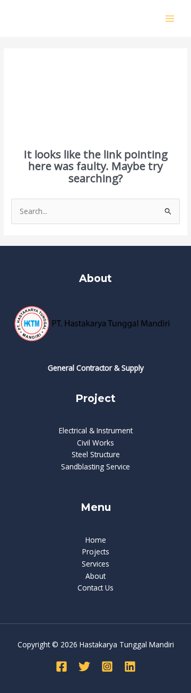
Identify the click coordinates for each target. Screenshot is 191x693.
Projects (95, 551)
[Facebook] (61, 666)
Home (95, 540)
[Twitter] (84, 666)
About (95, 576)
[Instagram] (107, 666)
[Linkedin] (130, 666)
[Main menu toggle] (170, 18)
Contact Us (95, 588)
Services (95, 564)
